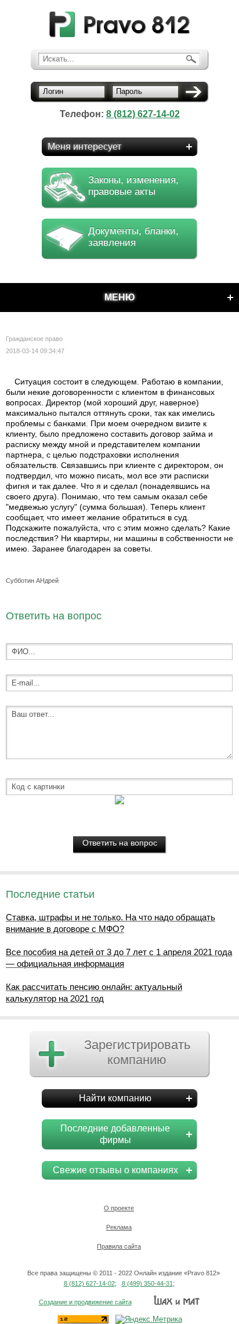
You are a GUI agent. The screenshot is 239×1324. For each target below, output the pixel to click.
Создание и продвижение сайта (85, 1301)
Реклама (119, 1227)
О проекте (119, 1208)
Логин (53, 91)
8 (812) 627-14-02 (143, 114)
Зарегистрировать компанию (137, 1052)
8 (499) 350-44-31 (147, 1283)
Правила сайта (119, 1246)
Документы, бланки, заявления (133, 237)
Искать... (58, 59)
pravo (119, 25)
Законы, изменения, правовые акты (133, 186)
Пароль (129, 91)
